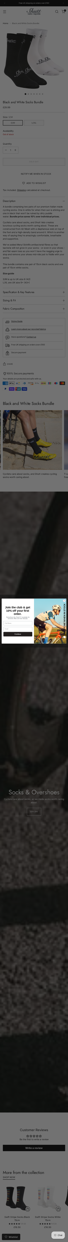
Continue (18, 634)
